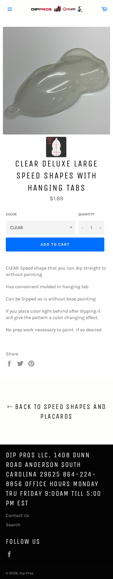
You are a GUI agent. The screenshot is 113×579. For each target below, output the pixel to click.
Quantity (86, 214)
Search (13, 524)
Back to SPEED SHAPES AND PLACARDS (59, 411)
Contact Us (17, 515)
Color (11, 214)
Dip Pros (26, 573)
